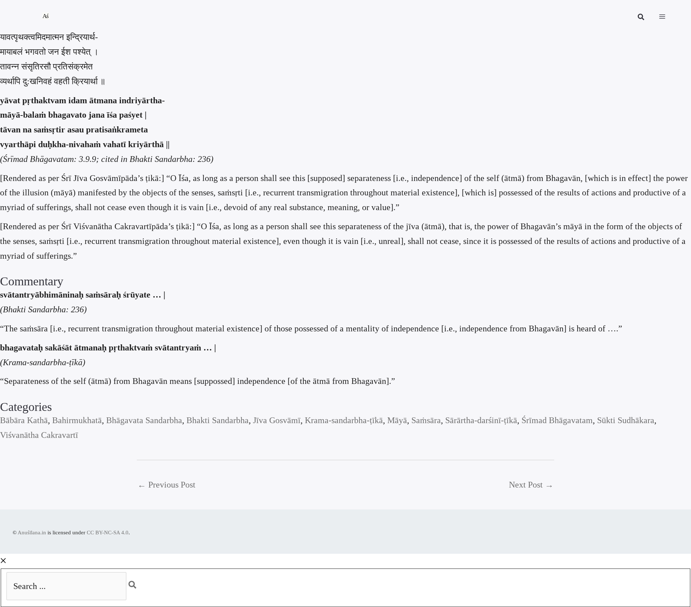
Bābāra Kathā (24, 420)
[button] (641, 18)
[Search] (136, 583)
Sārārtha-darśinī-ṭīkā (481, 420)
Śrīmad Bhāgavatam (557, 420)
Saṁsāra (426, 420)
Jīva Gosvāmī (277, 420)
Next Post (531, 484)
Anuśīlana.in (32, 532)
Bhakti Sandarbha (217, 420)
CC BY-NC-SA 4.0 (107, 532)
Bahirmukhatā (77, 420)
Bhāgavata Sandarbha (144, 420)
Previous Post (166, 484)
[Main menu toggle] (662, 16)
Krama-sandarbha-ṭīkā (344, 420)
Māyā (397, 420)
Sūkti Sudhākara (625, 420)
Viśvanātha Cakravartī (39, 435)
